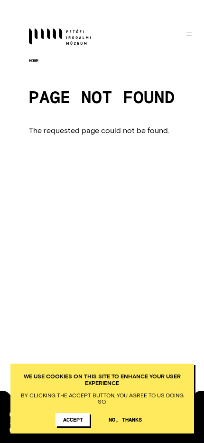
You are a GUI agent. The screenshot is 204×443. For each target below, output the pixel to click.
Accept (73, 419)
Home (33, 60)
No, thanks (125, 419)
